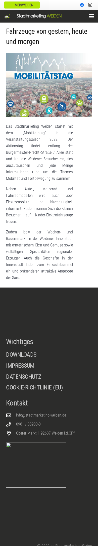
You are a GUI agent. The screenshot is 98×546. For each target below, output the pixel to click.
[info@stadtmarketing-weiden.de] (11, 415)
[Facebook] (82, 5)
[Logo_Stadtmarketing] (7, 16)
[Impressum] (49, 367)
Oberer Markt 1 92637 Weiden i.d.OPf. (46, 433)
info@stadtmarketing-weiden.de (41, 415)
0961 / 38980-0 (28, 424)
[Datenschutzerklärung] (49, 378)
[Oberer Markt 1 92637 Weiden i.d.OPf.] (11, 433)
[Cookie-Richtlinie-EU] (49, 387)
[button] (91, 16)
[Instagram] (90, 5)
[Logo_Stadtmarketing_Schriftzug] (39, 16)
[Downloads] (49, 355)
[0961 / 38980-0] (11, 424)
